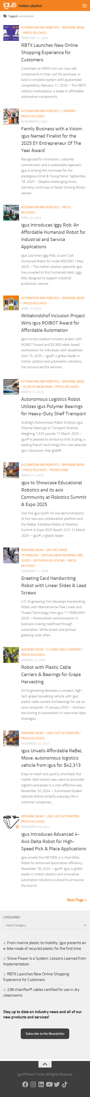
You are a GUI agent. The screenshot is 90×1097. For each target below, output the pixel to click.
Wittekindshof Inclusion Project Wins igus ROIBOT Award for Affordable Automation (53, 323)
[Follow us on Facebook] (25, 1084)
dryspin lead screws (49, 560)
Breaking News (73, 27)
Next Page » (77, 900)
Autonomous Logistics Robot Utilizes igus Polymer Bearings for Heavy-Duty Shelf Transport (53, 406)
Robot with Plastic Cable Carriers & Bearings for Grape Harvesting (51, 674)
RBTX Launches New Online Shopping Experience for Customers (49, 52)
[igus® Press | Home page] (29, 5)
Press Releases (35, 33)
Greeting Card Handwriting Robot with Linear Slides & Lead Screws (53, 585)
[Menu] (84, 5)
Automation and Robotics (40, 27)
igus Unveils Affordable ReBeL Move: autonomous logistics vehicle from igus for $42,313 (51, 758)
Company (69, 111)
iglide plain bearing (38, 387)
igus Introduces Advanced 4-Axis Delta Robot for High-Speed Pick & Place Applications (53, 841)
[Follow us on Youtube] (49, 1084)
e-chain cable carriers (63, 649)
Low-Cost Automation (62, 733)
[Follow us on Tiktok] (65, 1084)
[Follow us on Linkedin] (41, 1084)
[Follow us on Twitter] (57, 1084)
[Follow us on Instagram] (33, 1084)
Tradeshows (58, 470)
